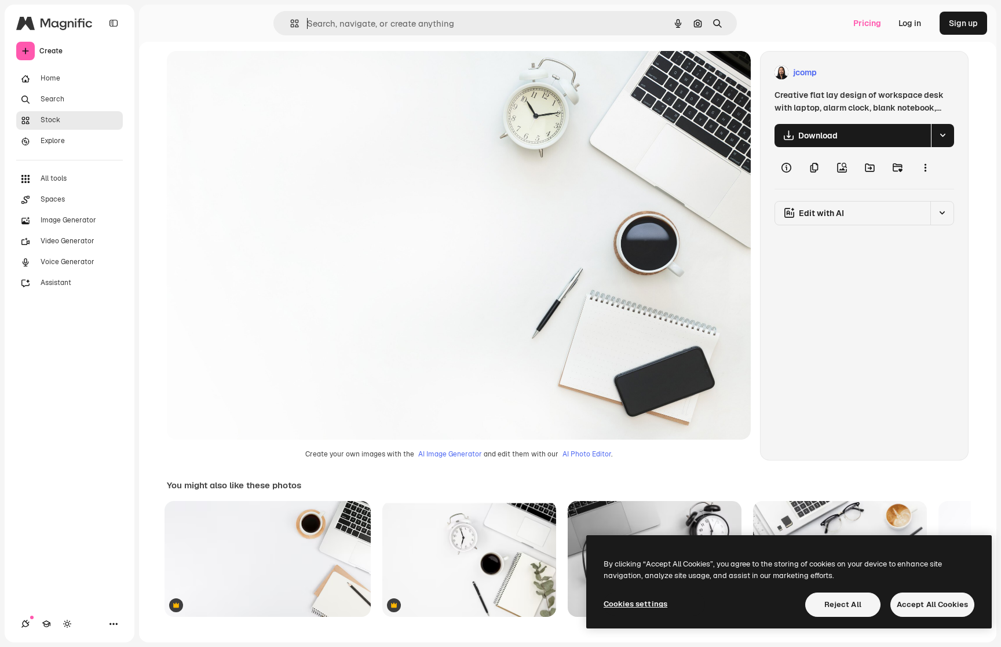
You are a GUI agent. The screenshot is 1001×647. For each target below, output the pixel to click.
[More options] (925, 168)
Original (241, 72)
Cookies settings (635, 604)
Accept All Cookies (932, 604)
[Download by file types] (942, 135)
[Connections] (25, 624)
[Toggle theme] (67, 624)
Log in (909, 23)
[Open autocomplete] (290, 23)
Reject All (842, 604)
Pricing (867, 23)
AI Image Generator (450, 454)
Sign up (963, 23)
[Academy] (46, 624)
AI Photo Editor (586, 454)
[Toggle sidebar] (113, 23)
